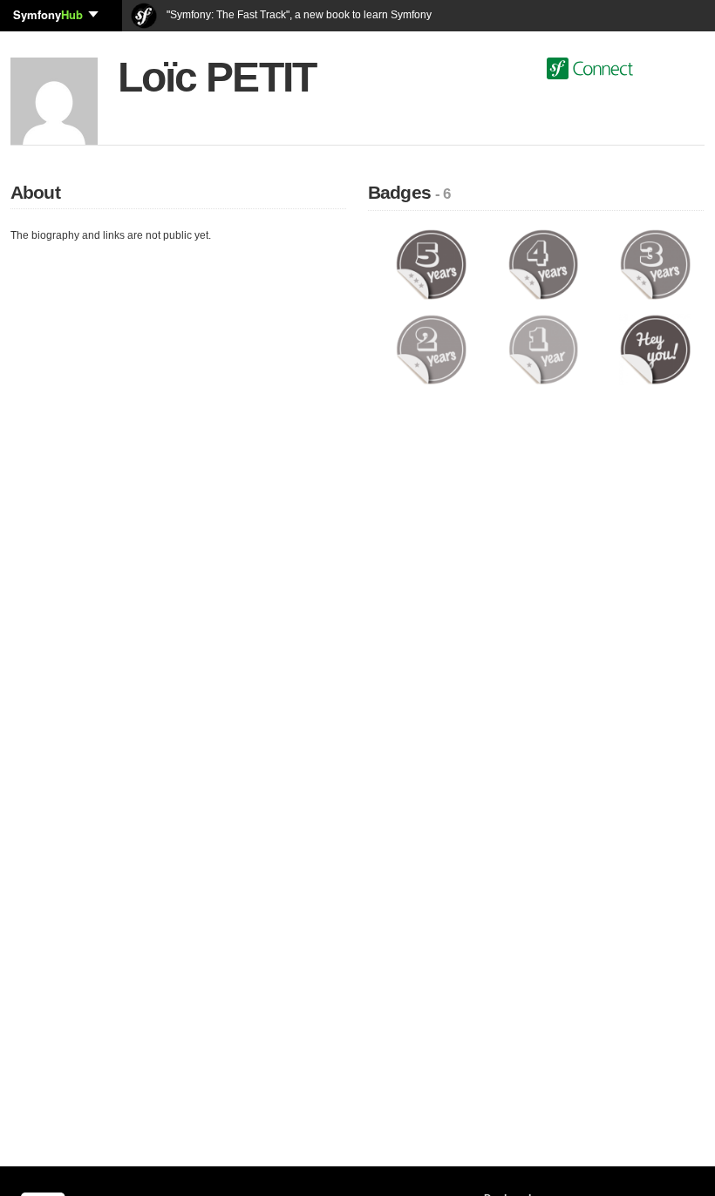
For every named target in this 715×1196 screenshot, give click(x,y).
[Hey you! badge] (655, 349)
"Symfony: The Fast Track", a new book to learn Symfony (298, 15)
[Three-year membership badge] (655, 264)
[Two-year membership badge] (431, 349)
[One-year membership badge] (543, 349)
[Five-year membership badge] (431, 264)
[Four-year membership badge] (543, 264)
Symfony (48, 14)
